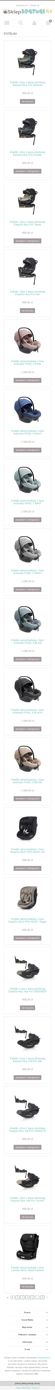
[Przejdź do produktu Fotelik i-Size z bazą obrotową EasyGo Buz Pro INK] (27, 271)
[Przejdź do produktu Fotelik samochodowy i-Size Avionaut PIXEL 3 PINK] (27, 340)
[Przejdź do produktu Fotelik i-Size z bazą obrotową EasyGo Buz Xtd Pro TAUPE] (27, 1177)
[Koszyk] (48, 22)
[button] (7, 22)
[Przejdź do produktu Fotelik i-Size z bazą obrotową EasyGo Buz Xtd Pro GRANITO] (27, 1107)
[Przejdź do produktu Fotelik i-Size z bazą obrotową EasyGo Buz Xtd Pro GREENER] (27, 968)
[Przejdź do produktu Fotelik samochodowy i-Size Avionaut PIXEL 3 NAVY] (27, 410)
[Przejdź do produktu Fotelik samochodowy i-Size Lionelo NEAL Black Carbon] (27, 1247)
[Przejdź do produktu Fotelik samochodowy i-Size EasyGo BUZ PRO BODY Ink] (27, 828)
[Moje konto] (34, 22)
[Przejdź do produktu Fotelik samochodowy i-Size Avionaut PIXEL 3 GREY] (27, 549)
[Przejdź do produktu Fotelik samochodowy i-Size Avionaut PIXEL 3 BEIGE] (27, 759)
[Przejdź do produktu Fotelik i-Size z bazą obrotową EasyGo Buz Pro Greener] (27, 61)
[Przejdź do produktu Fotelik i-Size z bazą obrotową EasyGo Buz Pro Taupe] (27, 201)
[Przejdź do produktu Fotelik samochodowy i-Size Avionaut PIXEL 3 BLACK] (27, 689)
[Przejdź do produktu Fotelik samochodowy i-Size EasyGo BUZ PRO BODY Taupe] (27, 898)
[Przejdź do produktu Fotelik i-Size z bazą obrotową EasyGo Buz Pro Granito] (27, 131)
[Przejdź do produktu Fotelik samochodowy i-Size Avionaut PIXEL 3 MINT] (27, 480)
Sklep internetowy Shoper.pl (27, 1388)
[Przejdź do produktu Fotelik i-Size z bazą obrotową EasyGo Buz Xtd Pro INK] (27, 1037)
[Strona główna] (27, 11)
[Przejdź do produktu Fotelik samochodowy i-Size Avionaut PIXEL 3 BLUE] (27, 619)
